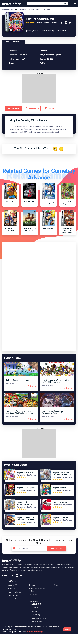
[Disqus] (39, 269)
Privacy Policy (37, 622)
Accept (67, 629)
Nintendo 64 (33, 585)
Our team (35, 611)
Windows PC (12, 585)
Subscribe (56, 548)
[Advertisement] (39, 88)
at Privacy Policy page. (35, 632)
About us (35, 608)
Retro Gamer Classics (8, 9)
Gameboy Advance (23, 9)
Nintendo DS (12, 588)
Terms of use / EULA (39, 618)
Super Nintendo (13, 595)
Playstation (33, 594)
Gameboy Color (13, 599)
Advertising (36, 615)
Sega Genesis (33, 601)
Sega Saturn (54, 585)
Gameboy (32, 598)
